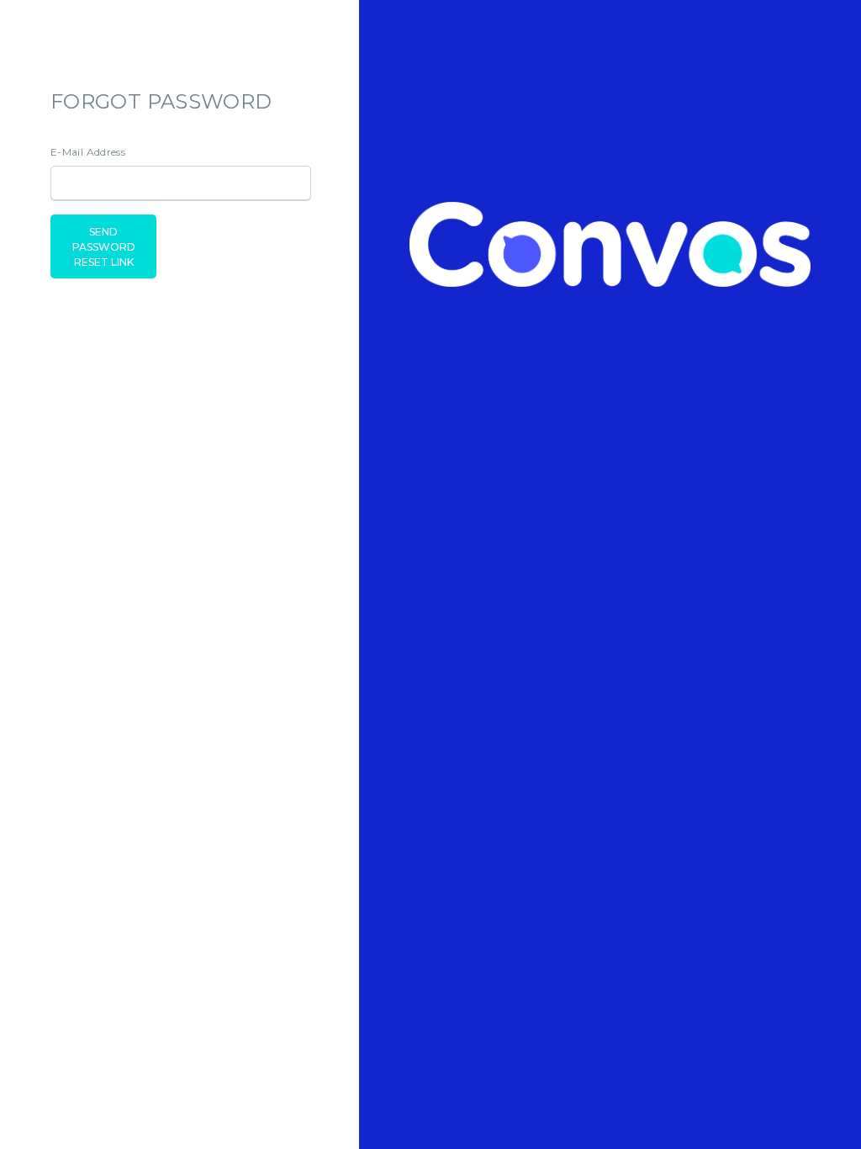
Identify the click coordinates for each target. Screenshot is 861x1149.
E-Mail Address (87, 152)
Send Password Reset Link (103, 246)
